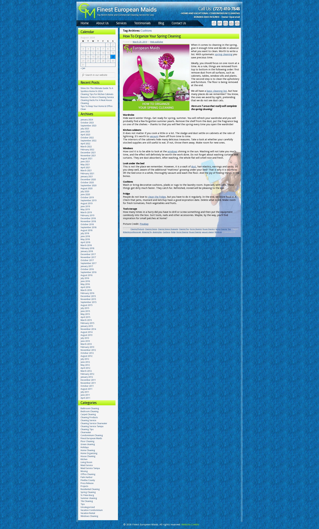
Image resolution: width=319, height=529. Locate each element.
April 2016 (85, 287)
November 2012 (88, 350)
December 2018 (88, 218)
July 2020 (85, 191)
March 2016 (86, 290)
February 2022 (87, 149)
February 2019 (87, 215)
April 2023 (85, 134)
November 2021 (88, 155)
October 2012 (87, 353)
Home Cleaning (196, 229)
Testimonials (142, 23)
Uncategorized (88, 507)
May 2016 (85, 284)
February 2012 (87, 374)
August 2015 (86, 305)
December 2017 (88, 254)
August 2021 (86, 158)
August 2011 (86, 389)
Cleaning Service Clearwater (168, 229)
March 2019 (86, 212)
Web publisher (156, 42)
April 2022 (85, 143)
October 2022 (87, 137)
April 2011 (85, 398)
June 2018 (85, 236)
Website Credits (190, 524)
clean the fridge (157, 196)
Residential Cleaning (90, 489)
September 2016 (88, 272)
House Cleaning (208, 229)
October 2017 (87, 260)
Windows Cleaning (89, 516)
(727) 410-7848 (226, 8)
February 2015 (87, 323)
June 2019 (85, 206)
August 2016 (86, 275)
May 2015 (85, 314)
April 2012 (85, 368)
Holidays (85, 447)
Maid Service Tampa (90, 468)
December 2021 (88, 152)
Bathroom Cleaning (90, 408)
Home (85, 23)
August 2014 (86, 332)
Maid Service (87, 465)
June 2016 (85, 281)
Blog (161, 23)
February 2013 (87, 347)
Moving (84, 471)
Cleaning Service (151, 229)
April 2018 (85, 242)
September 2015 (88, 302)
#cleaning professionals (132, 232)
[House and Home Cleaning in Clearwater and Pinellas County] (117, 17)
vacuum (154, 136)
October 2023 (87, 122)
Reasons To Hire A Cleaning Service (97, 97)
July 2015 (85, 308)
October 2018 (87, 224)
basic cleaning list (217, 90)
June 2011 (85, 395)
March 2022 (86, 146)
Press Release (87, 483)
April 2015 (85, 317)
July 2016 (85, 278)
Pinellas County (88, 480)
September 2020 (88, 185)
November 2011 (88, 383)
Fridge (173, 232)
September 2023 (88, 125)
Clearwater (86, 432)
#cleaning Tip (147, 232)
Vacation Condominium (92, 510)
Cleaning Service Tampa (92, 426)
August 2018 (86, 230)
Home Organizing (89, 453)
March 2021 (86, 170)
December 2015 (88, 296)
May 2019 (85, 209)
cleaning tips (157, 232)
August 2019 (86, 203)
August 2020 (86, 188)
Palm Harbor (87, 477)
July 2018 (85, 233)
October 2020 (87, 182)
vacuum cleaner (208, 232)
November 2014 (88, 329)
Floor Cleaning (87, 441)
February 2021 (87, 173)
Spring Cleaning (221, 229)
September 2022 (88, 140)
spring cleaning (223, 54)
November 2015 (88, 299)
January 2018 (87, 251)
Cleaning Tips (184, 229)
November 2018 (88, 221)
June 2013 (85, 341)
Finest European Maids (91, 438)
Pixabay (144, 223)
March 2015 (86, 320)
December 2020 (88, 179)
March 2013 (86, 344)
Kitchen (84, 459)
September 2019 (88, 200)
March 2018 (86, 245)
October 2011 (87, 386)
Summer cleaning (89, 498)
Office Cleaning (88, 474)
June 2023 (85, 131)
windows (172, 151)
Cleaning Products (137, 229)
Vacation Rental (88, 513)
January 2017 (87, 266)
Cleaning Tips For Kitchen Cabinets (97, 94)
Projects (84, 486)
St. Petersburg (87, 495)
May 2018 (85, 239)
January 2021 (87, 176)
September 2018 (88, 227)
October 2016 (87, 269)
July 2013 (85, 338)
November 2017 (88, 257)
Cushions (166, 232)
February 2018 (87, 248)
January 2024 (87, 119)
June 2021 (85, 161)
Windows (218, 232)
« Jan (83, 68)
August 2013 (86, 335)
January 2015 (87, 326)
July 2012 (85, 359)
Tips (229, 229)
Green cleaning (88, 444)
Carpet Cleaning (88, 414)
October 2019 (87, 197)
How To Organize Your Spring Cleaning (152, 36)
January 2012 (87, 377)
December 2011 (88, 380)
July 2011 (85, 392)
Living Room (86, 462)
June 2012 (85, 362)
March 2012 (86, 371)
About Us (102, 23)
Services (121, 23)
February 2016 (87, 293)
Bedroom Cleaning (90, 411)
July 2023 (85, 128)
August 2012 (86, 356)
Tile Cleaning (87, 501)
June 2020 (85, 194)
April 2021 (85, 167)
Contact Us (179, 23)
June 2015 (85, 311)
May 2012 (85, 365)
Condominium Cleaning (92, 435)
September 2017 (88, 263)
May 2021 (85, 164)
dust (193, 166)
